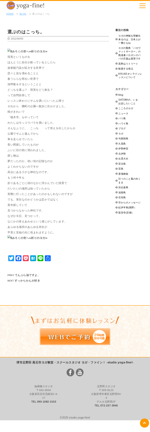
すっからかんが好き (27, 280)
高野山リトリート (128, 63)
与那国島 (123, 138)
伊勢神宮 (123, 148)
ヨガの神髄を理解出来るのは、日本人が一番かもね (129, 39)
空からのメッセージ (129, 202)
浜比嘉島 (123, 187)
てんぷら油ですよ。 (27, 275)
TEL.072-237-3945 (106, 405)
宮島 (120, 168)
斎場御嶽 (123, 173)
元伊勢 (122, 153)
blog (120, 94)
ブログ (122, 128)
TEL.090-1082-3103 (43, 401)
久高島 (122, 143)
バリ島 (122, 118)
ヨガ (120, 133)
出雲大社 (123, 158)
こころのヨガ (125, 108)
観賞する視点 (125, 68)
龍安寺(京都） (126, 212)
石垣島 (122, 197)
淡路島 (122, 192)
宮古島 (122, 163)
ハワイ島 (123, 123)
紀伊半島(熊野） (127, 207)
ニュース (123, 113)
